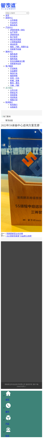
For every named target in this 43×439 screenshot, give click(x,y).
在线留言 (13, 107)
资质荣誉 (13, 95)
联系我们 (9, 102)
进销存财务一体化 (17, 30)
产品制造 (13, 68)
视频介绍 (13, 100)
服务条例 (13, 54)
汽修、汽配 (14, 85)
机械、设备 (14, 80)
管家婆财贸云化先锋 (14, 234)
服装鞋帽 (13, 76)
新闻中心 (9, 18)
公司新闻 (13, 20)
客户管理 (13, 37)
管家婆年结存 (15, 64)
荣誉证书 (13, 93)
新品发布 (13, 25)
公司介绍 (13, 90)
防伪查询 (13, 56)
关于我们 (9, 88)
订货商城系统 (15, 42)
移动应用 (13, 44)
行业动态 (13, 23)
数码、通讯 (14, 83)
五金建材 (13, 71)
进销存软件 (14, 35)
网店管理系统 (15, 39)
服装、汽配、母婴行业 (19, 47)
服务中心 (9, 52)
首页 (7, 15)
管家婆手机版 (15, 49)
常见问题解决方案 (17, 61)
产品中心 (9, 27)
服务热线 (13, 59)
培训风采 (13, 97)
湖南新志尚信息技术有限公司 (15, 384)
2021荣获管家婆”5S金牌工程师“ (19, 236)
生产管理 (13, 32)
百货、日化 (14, 78)
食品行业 (13, 73)
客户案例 (9, 66)
